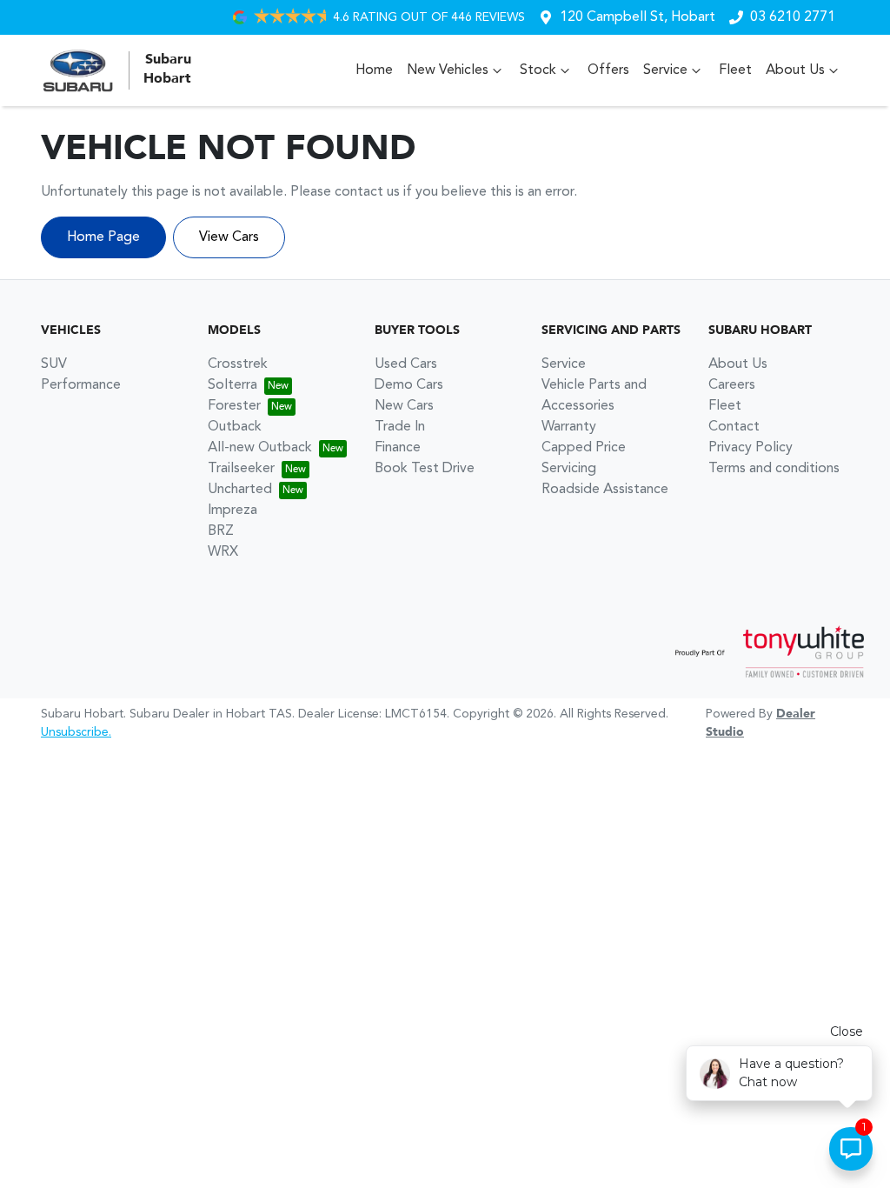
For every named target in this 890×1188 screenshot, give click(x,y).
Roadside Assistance (604, 490)
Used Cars (406, 364)
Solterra (232, 385)
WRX (223, 552)
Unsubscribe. (76, 732)
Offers (608, 70)
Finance (398, 448)
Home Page (103, 237)
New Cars (404, 406)
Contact (734, 427)
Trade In (400, 427)
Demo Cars (409, 385)
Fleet (735, 70)
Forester (234, 406)
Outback (235, 427)
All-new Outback (260, 448)
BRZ (221, 531)
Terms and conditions (774, 469)
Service (665, 70)
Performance (81, 385)
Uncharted (240, 490)
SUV (54, 364)
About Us (795, 70)
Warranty (568, 427)
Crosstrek (238, 364)
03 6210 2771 (792, 17)
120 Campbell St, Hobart (637, 17)
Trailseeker (241, 469)
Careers (731, 385)
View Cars (229, 237)
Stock (538, 70)
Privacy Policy (750, 448)
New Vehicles (447, 70)
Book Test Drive (425, 469)
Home (374, 70)
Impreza (232, 510)
